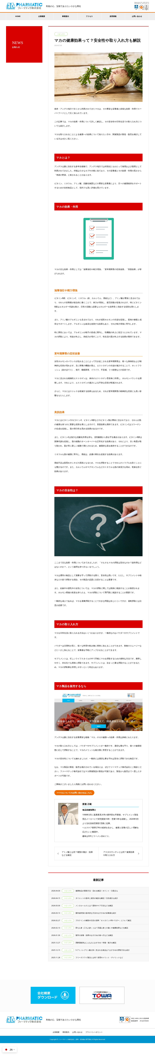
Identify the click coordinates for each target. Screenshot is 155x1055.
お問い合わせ (137, 16)
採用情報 (113, 16)
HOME (17, 16)
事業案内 (65, 16)
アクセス (89, 16)
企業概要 (41, 16)
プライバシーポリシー (93, 1032)
